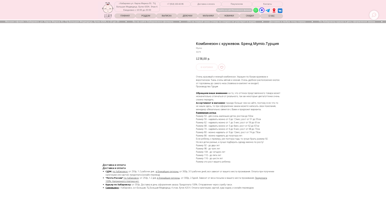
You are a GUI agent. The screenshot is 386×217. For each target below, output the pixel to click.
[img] (274, 10)
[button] (175, 4)
